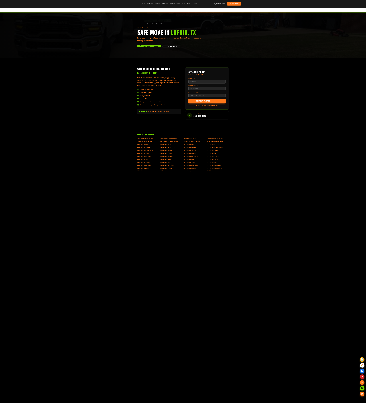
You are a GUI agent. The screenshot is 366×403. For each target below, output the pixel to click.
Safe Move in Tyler (165, 144)
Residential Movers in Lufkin (215, 138)
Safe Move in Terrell (143, 153)
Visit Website (210, 171)
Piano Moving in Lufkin (190, 138)
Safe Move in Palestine (190, 153)
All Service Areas (142, 171)
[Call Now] (362, 382)
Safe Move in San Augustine (191, 156)
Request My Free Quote (206, 101)
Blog (188, 3)
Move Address (193, 92)
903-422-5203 (220, 3)
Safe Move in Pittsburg (190, 159)
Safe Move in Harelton (143, 162)
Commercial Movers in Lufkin (168, 138)
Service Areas (175, 3)
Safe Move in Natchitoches (214, 168)
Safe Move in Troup (189, 162)
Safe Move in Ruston (166, 168)
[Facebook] (362, 371)
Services (150, 3)
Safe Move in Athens (166, 153)
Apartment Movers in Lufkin (145, 138)
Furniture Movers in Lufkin (144, 141)
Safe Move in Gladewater (144, 165)
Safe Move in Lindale (166, 162)
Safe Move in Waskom (213, 156)
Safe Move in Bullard (212, 162)
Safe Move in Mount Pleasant (215, 147)
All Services (163, 171)
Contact (165, 3)
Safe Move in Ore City (213, 159)
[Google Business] (362, 365)
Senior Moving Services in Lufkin (193, 141)
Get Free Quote (234, 3)
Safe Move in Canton (212, 150)
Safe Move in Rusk (212, 153)
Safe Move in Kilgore (189, 144)
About (157, 3)
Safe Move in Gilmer (166, 150)
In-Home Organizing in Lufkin (215, 141)
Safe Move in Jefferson (167, 165)
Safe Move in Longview (143, 144)
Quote (195, 3)
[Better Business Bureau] (362, 359)
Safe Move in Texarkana (190, 150)
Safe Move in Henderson (144, 147)
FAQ (183, 3)
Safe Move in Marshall (213, 144)
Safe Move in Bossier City (214, 165)
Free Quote (170, 46)
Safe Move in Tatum (142, 159)
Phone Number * (194, 85)
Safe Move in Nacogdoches (145, 150)
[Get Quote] (362, 394)
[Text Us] (362, 388)
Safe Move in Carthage (190, 147)
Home (143, 3)
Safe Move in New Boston (144, 156)
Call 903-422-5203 (150, 46)
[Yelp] (362, 376)
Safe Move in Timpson (166, 156)
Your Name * (193, 79)
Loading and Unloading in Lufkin (169, 141)
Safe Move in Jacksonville (167, 147)
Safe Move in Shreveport (191, 165)
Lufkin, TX (155, 24)
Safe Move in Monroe (143, 168)
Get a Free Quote (188, 171)
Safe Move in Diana (165, 159)
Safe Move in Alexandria (190, 168)
